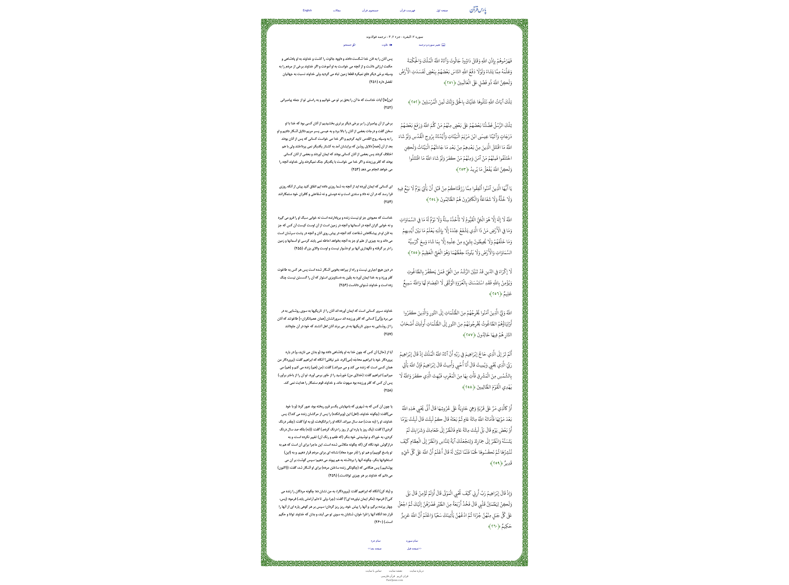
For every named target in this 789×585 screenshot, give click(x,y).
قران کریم (402, 576)
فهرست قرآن (407, 10)
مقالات (337, 10)
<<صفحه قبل (414, 548)
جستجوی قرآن (370, 10)
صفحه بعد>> (375, 548)
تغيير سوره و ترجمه (430, 44)
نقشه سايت (395, 570)
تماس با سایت (374, 570)
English (307, 10)
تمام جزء (376, 540)
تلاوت (385, 44)
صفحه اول (442, 10)
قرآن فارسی (388, 576)
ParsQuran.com (394, 580)
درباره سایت (417, 570)
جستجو (348, 44)
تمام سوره (412, 540)
